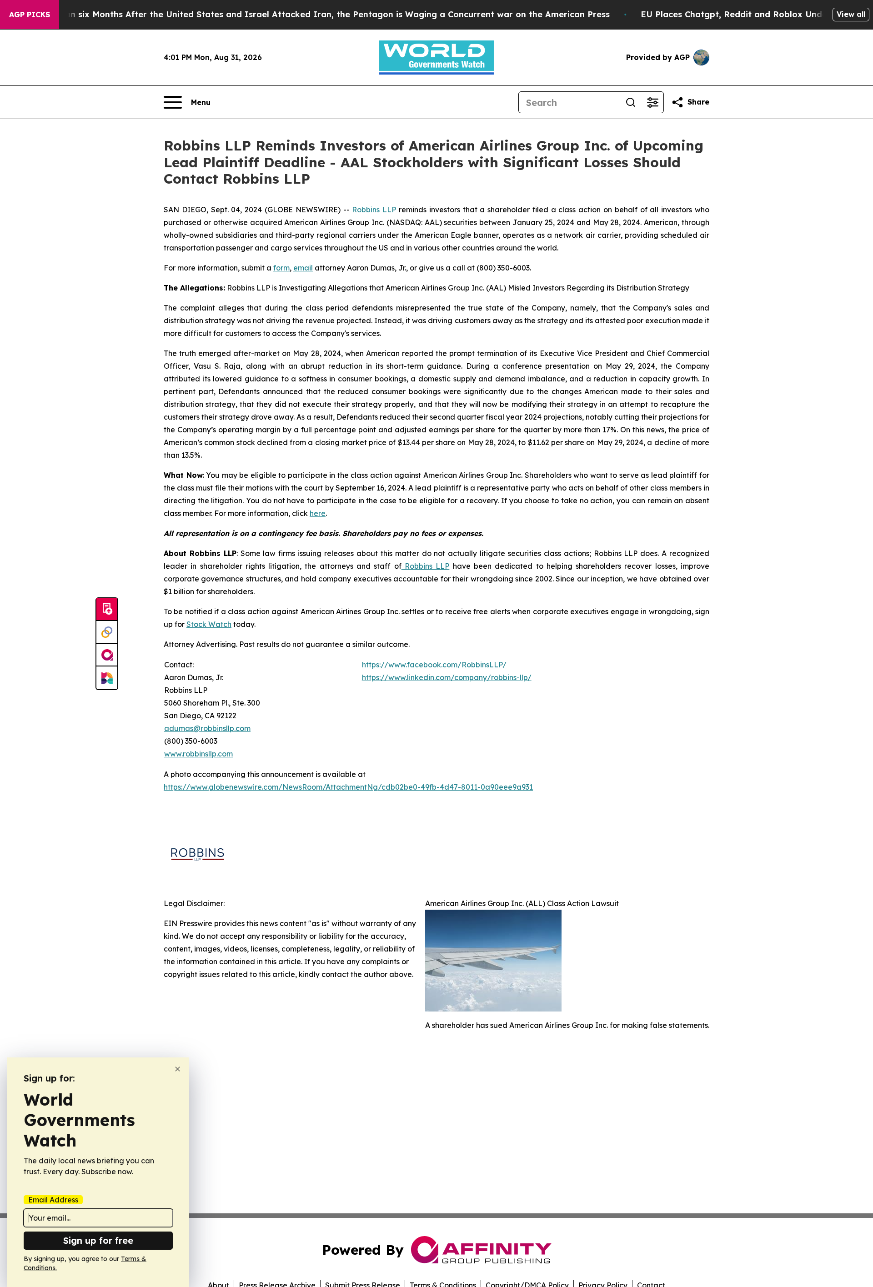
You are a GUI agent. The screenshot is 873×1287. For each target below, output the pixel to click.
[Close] (177, 1069)
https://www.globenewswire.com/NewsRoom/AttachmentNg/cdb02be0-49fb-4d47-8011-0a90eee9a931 (348, 786)
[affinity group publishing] (106, 655)
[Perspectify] (106, 632)
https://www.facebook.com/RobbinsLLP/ (434, 664)
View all (851, 14)
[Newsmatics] (106, 677)
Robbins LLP (374, 209)
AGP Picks (29, 14)
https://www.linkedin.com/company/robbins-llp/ (447, 677)
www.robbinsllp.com (198, 753)
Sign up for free (98, 1240)
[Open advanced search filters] (652, 102)
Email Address (53, 1199)
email (303, 267)
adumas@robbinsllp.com (207, 728)
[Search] (631, 102)
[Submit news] (106, 609)
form (281, 267)
